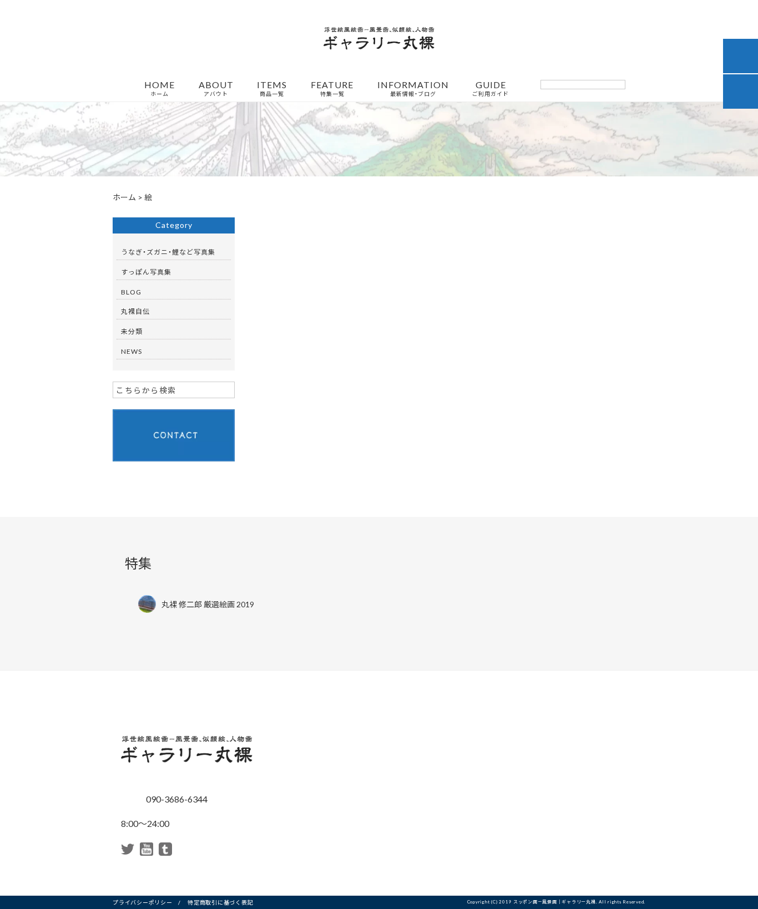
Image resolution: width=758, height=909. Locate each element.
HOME (159, 89)
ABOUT (216, 89)
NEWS (131, 351)
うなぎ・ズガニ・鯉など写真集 (168, 252)
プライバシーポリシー (143, 902)
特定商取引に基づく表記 (220, 902)
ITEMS (272, 89)
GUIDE (490, 89)
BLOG (131, 292)
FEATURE (332, 89)
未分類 (132, 331)
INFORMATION (413, 89)
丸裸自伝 (135, 311)
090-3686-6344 (176, 798)
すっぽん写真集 (146, 272)
